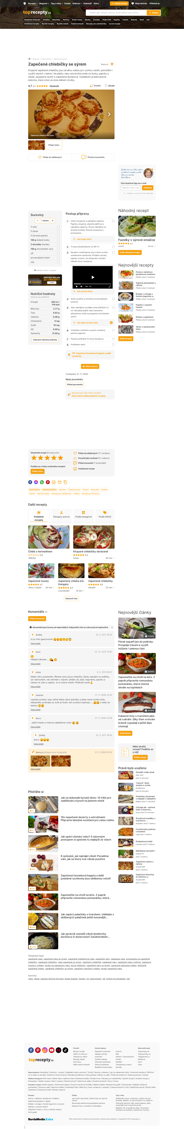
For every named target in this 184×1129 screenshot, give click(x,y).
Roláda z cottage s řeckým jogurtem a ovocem (144, 296)
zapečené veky (103, 959)
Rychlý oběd (150, 1087)
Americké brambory (138, 1072)
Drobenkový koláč (144, 841)
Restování (95, 490)
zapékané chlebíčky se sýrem (59, 968)
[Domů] (29, 59)
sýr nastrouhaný (93, 978)
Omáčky (46, 20)
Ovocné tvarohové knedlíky (81, 1085)
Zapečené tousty (38, 580)
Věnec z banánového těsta (145, 328)
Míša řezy (83, 1087)
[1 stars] (34, 457)
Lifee (140, 1065)
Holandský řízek (72, 1087)
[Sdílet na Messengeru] (36, 482)
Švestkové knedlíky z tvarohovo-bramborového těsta (145, 820)
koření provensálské (115, 978)
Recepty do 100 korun (90, 494)
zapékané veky (109, 962)
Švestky (96, 20)
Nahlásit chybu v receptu (46, 270)
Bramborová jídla (82, 1078)
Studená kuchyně (99, 1081)
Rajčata (134, 20)
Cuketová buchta (117, 1087)
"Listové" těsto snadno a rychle (143, 784)
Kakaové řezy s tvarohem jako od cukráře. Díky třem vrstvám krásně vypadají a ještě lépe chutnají (136, 721)
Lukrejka (139, 844)
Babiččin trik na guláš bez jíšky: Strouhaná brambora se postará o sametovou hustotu (132, 1109)
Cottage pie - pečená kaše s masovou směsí (145, 809)
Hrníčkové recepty (31, 24)
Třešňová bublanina (118, 1075)
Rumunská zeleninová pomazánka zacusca (88, 1103)
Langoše (105, 1087)
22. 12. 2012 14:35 (103, 651)
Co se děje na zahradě (37, 1075)
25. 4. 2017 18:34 (104, 634)
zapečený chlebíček (91, 962)
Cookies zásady (101, 1059)
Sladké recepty (44, 1081)
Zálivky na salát (103, 1075)
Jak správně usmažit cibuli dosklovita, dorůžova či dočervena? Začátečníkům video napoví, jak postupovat (84, 936)
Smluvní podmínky (102, 1065)
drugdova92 (140, 867)
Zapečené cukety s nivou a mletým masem (44, 1109)
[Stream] (58, 1050)
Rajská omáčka (99, 1085)
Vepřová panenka (134, 1075)
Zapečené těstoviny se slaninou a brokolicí (145, 876)
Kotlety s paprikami (144, 317)
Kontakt (119, 1067)
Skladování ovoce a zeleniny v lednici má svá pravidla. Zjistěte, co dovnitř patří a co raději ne (134, 1099)
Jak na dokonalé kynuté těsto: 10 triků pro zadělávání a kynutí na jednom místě (86, 799)
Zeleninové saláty (84, 1081)
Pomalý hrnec (95, 1078)
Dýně (142, 20)
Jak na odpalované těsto (119, 1072)
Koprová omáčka (57, 1087)
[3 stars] (47, 457)
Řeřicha (150, 1072)
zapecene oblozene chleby (123, 965)
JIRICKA (32, 558)
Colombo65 (63, 591)
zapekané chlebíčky (47, 962)
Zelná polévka (90, 1075)
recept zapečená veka (111, 968)
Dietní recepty (57, 1081)
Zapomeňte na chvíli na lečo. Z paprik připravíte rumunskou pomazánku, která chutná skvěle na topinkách (85, 897)
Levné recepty (115, 24)
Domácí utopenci (58, 1090)
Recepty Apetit (79, 1059)
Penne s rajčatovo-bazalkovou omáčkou (145, 273)
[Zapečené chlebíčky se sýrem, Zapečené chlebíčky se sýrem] (40, 761)
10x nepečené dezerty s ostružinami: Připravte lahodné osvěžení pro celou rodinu (87, 819)
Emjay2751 (140, 854)
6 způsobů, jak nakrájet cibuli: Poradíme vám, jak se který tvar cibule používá (85, 858)
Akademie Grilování (32, 20)
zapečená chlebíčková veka (81, 959)
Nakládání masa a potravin (76, 1072)
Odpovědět (35, 643)
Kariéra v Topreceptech (125, 1057)
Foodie (118, 1059)
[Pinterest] (38, 1050)
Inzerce (119, 1051)
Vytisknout (54, 482)
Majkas (138, 801)
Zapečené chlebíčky (100, 580)
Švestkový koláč (44, 1090)
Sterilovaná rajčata (62, 1085)
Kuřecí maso (77, 20)
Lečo (127, 1087)
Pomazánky (44, 1072)
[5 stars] (60, 457)
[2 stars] (40, 457)
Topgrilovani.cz (144, 1057)
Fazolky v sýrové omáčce (136, 240)
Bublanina (33, 1090)
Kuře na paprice (94, 1087)
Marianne (141, 1059)
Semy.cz (104, 64)
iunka (38, 672)
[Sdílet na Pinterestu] (48, 482)
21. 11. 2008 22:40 (103, 695)
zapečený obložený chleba (87, 968)
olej (128, 978)
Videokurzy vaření (80, 1057)
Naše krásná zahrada (81, 1065)
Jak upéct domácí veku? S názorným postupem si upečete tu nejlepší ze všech (86, 838)
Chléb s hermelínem (40, 551)
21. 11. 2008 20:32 (103, 752)
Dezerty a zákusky (101, 1072)
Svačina (104, 490)
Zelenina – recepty (57, 1072)
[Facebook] (31, 1050)
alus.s (38, 718)
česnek (82, 978)
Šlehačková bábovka (76, 1075)
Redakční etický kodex (103, 1067)
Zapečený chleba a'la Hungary (71, 582)
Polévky (66, 20)
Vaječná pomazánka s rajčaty (146, 284)
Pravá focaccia (61, 1075)
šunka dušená (71, 978)
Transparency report (124, 1065)
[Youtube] (51, 1050)
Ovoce (116, 1081)
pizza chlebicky (78, 965)
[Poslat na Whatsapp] (42, 482)
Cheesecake (126, 1085)
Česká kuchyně (77, 24)
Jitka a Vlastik (35, 587)
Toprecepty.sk (143, 1051)
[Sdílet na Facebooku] (30, 482)
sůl (104, 978)
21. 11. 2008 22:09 (103, 718)
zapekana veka (118, 959)
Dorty (110, 1081)
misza (76, 558)
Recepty (36, 59)
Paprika (117, 20)
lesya (138, 812)
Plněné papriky (47, 1085)
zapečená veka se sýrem (55, 959)
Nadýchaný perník (137, 1087)
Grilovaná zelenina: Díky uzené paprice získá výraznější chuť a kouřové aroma (133, 1104)
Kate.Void (139, 775)
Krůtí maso (47, 1078)
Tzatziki (145, 1075)
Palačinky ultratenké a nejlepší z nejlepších (146, 797)
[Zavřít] (112, 627)
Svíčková (50, 1075)
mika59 (91, 587)
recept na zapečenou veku (57, 965)
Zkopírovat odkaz (65, 482)
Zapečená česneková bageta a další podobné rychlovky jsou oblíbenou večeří (86, 877)
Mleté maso (57, 1078)
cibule (36, 978)
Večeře (32, 494)
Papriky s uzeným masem (144, 306)
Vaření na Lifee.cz (80, 1054)
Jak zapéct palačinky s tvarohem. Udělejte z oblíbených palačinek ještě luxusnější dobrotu (87, 917)
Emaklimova (140, 788)
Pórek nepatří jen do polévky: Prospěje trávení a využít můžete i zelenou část (136, 645)
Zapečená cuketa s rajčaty (144, 862)
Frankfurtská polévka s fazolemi (145, 830)
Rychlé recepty (48, 24)
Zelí (148, 20)
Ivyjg (137, 834)
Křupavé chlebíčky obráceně (90, 551)
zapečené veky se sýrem (98, 965)
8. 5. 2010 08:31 (104, 672)
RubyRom (139, 823)
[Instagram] (45, 1050)
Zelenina (62, 490)
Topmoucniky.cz (144, 1054)
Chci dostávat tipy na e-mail (133, 183)
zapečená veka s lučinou (129, 962)
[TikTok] (65, 1050)
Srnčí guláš (32, 1112)
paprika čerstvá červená (52, 978)
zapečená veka (35, 959)
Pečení (85, 490)
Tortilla (90, 1072)
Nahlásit (119, 1062)
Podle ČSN (107, 20)
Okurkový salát (44, 1087)
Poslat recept (60, 482)
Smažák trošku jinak (145, 772)
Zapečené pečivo (60, 59)
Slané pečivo (46, 59)
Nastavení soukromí (102, 1051)
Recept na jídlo (79, 1051)
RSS (117, 1054)
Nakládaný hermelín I (145, 851)
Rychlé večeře (62, 24)
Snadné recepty (142, 1078)
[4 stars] (54, 457)
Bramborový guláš (113, 1085)
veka (30, 978)
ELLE (140, 1062)
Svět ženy (77, 1062)
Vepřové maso (68, 1078)
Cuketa (125, 20)
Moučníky (56, 20)
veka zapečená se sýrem (69, 962)
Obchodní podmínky (102, 1062)
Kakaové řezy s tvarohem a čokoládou (87, 1106)
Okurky (88, 20)
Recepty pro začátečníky (96, 24)
